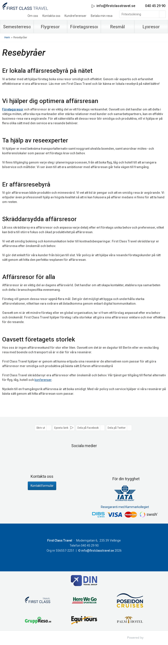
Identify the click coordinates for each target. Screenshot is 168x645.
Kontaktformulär (42, 485)
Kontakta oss (51, 16)
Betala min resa (101, 16)
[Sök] (162, 14)
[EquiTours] (84, 620)
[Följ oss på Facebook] (79, 457)
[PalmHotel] (130, 620)
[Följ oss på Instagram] (88, 457)
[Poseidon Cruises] (130, 601)
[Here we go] (84, 601)
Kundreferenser (75, 16)
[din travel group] (84, 581)
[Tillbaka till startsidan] (25, 6)
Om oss (33, 16)
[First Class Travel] (38, 601)
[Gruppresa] (38, 621)
